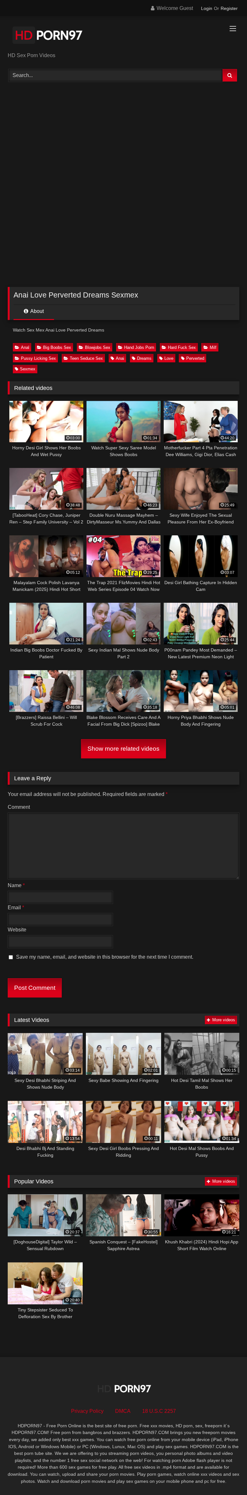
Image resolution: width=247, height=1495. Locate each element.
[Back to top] (227, 1476)
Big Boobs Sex (57, 347)
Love (168, 358)
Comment (19, 807)
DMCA (123, 1411)
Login (206, 8)
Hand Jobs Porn (139, 347)
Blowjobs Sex (97, 347)
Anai (120, 358)
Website (17, 929)
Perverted (195, 358)
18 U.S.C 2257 (159, 1411)
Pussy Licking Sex (38, 358)
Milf (213, 347)
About (36, 311)
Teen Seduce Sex (86, 358)
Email (16, 907)
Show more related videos (123, 748)
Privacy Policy (87, 1411)
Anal (25, 347)
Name (16, 885)
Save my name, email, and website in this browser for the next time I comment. (104, 957)
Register (229, 8)
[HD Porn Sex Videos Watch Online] (123, 36)
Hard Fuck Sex (182, 347)
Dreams (144, 358)
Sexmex (27, 369)
